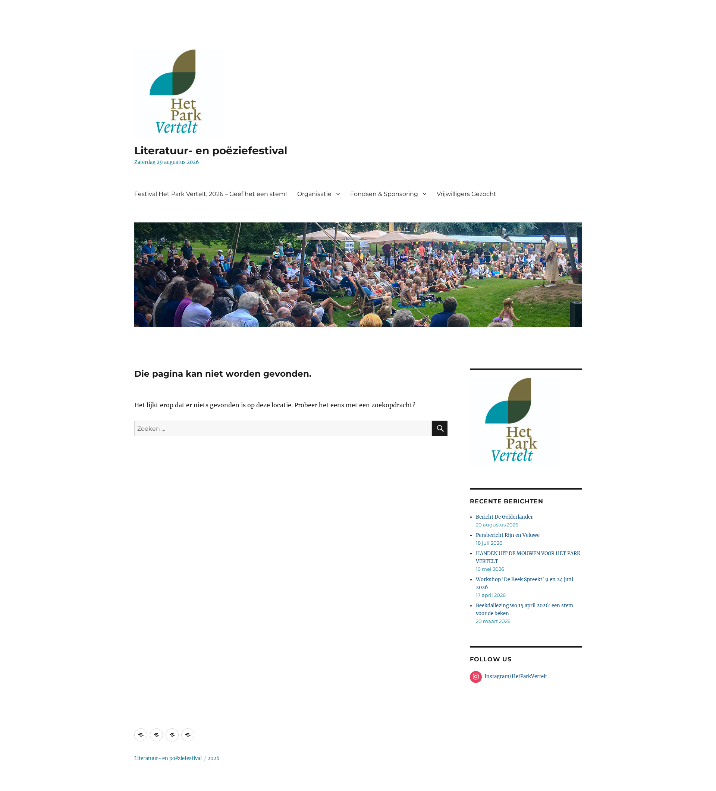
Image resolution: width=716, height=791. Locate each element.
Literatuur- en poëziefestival (210, 150)
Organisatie (314, 193)
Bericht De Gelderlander (504, 517)
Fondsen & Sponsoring (384, 193)
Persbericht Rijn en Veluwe (508, 535)
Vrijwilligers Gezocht (466, 193)
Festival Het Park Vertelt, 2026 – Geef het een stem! (210, 193)
